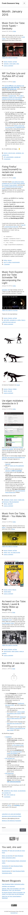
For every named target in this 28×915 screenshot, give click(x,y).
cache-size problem (12, 753)
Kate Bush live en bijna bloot (14, 723)
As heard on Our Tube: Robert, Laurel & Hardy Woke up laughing (14, 605)
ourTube (15, 61)
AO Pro (9, 805)
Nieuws (10, 389)
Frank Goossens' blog (10, 3)
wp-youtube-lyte (6, 792)
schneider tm (13, 320)
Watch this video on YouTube (9, 57)
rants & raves (11, 153)
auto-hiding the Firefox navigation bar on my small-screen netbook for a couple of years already (13, 183)
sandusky (6, 63)
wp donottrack (21, 790)
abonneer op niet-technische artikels (11, 816)
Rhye (13, 529)
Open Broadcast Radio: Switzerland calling (13, 884)
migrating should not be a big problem (12, 99)
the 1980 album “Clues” (8, 623)
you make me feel (15, 552)
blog (11, 790)
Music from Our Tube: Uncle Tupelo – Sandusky (13, 26)
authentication (10, 157)
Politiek (15, 389)
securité (10, 391)
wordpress (18, 153)
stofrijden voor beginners (8, 886)
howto (11, 499)
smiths (19, 320)
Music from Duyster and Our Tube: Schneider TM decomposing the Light (12, 277)
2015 (8, 794)
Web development (14, 502)
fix (7, 262)
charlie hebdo (7, 591)
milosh (5, 552)
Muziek (10, 61)
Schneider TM (5, 289)
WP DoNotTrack (9, 773)
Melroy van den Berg (7, 855)
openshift (10, 503)
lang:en (6, 61)
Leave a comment (8, 65)
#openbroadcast (6, 871)
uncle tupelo (12, 63)
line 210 (23, 225)
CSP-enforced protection (14, 781)
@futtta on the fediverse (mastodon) (11, 820)
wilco (17, 63)
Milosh (3, 527)
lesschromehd (16, 262)
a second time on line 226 (11, 226)
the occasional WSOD (16, 751)
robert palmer (15, 651)
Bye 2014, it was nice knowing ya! (13, 664)
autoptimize (7, 790)
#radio (3, 861)
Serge (17, 385)
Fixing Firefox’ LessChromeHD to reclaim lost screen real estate (12, 170)
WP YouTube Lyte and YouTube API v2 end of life (13, 76)
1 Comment (7, 264)
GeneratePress (14, 912)
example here (12, 95)
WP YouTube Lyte (11, 89)
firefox (5, 260)
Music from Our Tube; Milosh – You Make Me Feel (14, 516)
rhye (9, 552)
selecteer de (13, 470)
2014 (5, 794)
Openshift (7, 464)
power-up (12, 794)
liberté (5, 391)
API (4, 157)
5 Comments (7, 159)
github (10, 262)
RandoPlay (5, 850)
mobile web (21, 499)
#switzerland (5, 866)
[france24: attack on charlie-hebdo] (14, 574)
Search (4, 827)
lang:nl (15, 499)
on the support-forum (18, 745)
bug (5, 262)
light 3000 (6, 320)
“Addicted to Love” (7, 619)
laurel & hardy (7, 651)
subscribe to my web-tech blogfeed (11, 814)
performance (5, 502)
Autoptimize (8, 736)
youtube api (17, 157)
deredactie (6, 499)
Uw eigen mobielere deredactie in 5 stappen (12, 403)
